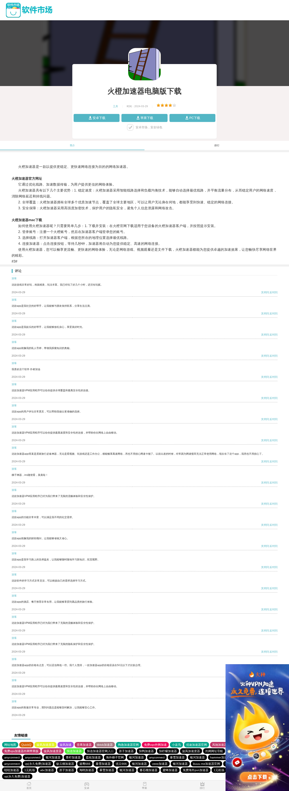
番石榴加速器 (148, 770)
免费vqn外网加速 (155, 744)
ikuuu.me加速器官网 (206, 763)
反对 (272, 292)
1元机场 (29, 770)
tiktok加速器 (105, 744)
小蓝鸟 (176, 744)
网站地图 (10, 744)
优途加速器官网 (196, 744)
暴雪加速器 (177, 757)
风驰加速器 (219, 744)
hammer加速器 (220, 757)
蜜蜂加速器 (170, 770)
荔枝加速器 (93, 757)
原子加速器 (126, 751)
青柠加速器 (73, 757)
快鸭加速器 (146, 751)
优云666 (121, 763)
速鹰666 (84, 763)
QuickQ (26, 744)
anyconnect (12, 757)
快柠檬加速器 (168, 751)
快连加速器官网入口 (100, 751)
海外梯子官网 (115, 757)
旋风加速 (66, 744)
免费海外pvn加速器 (195, 770)
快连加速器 (74, 751)
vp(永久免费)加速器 (38, 763)
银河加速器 (53, 757)
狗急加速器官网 (128, 744)
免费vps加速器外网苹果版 (21, 751)
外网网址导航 (214, 751)
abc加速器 (47, 770)
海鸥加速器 (86, 770)
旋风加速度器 (45, 744)
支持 (263, 292)
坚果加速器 (84, 744)
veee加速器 (160, 763)
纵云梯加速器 (65, 763)
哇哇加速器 (11, 770)
